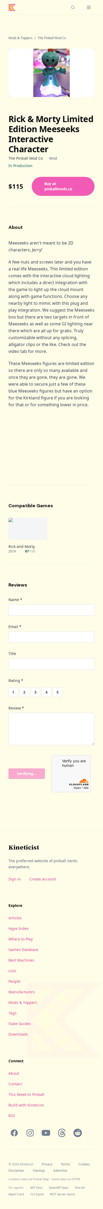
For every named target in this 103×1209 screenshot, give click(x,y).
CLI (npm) (37, 1194)
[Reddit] (77, 1133)
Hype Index (18, 928)
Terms (65, 1164)
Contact (15, 1083)
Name (15, 599)
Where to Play (20, 939)
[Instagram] (30, 1133)
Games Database (23, 949)
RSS (11, 1115)
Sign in (14, 879)
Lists (12, 970)
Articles (15, 917)
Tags (12, 1013)
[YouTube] (46, 1133)
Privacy (47, 1164)
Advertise (60, 1171)
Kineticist (23, 847)
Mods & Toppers (20, 38)
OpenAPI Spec (58, 1187)
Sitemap (39, 1171)
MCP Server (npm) (62, 1194)
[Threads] (62, 1133)
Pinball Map (41, 1179)
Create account (42, 879)
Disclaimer (16, 1171)
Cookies (84, 1164)
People (14, 981)
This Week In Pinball (26, 1094)
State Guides (19, 1023)
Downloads (18, 1034)
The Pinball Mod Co (52, 38)
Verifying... (26, 773)
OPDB (76, 1179)
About (13, 1073)
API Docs (36, 1187)
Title (12, 653)
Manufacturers (21, 991)
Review (16, 707)
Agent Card (16, 1194)
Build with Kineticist (26, 1105)
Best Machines (21, 960)
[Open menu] (89, 7)
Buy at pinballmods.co (58, 186)
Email (14, 626)
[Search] (73, 7)
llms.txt (80, 1187)
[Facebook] (14, 1133)
